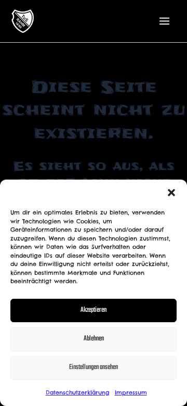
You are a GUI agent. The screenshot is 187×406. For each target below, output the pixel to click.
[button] (171, 192)
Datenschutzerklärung (78, 392)
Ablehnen (94, 338)
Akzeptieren (93, 309)
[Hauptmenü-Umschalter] (164, 21)
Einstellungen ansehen (93, 367)
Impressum (131, 392)
